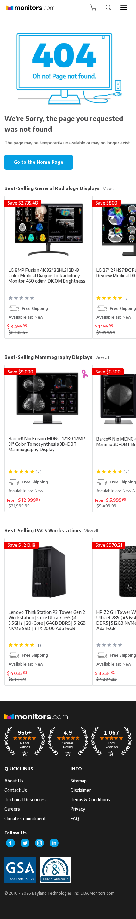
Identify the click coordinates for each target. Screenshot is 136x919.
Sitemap (79, 780)
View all (110, 188)
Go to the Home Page (38, 162)
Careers (12, 809)
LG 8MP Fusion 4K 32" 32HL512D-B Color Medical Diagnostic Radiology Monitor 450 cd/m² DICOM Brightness (47, 275)
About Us (13, 780)
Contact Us (15, 790)
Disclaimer (81, 790)
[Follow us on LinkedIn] (54, 843)
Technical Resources (25, 799)
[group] (123, 7)
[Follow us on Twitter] (25, 843)
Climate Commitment (25, 818)
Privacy (78, 809)
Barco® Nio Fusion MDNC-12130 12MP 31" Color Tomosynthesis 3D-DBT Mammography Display (47, 444)
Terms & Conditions (90, 799)
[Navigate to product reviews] (49, 300)
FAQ (75, 818)
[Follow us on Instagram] (39, 843)
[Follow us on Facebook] (10, 843)
